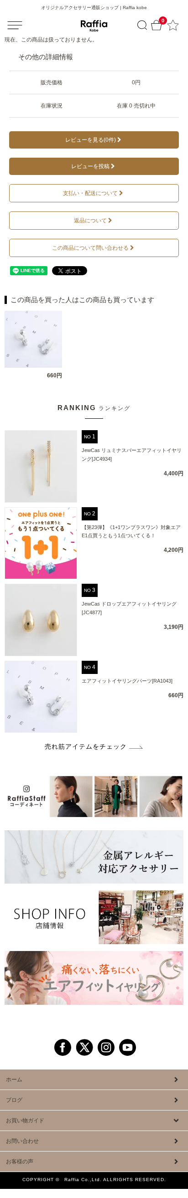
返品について (90, 220)
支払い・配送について (90, 193)
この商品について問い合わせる (90, 248)
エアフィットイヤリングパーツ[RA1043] (127, 681)
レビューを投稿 (90, 166)
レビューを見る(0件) (90, 140)
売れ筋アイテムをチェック (86, 746)
